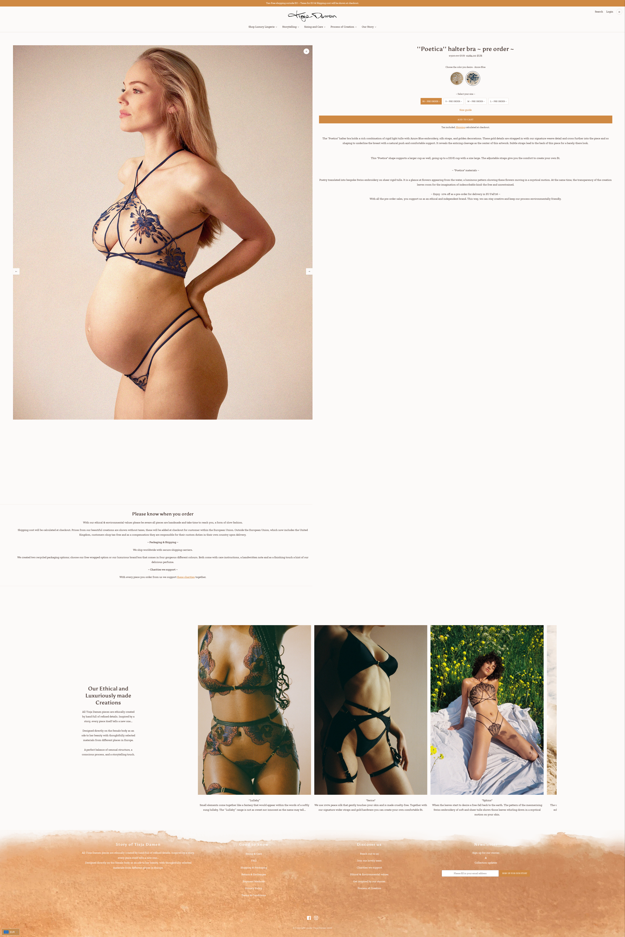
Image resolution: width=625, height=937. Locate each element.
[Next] (309, 271)
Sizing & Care (254, 853)
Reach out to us (369, 853)
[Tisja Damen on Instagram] (316, 919)
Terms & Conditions (254, 895)
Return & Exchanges (253, 874)
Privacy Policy (253, 888)
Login (609, 11)
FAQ (253, 860)
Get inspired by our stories (369, 881)
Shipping (460, 127)
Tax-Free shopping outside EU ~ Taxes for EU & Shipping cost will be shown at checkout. (312, 3)
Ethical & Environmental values (369, 874)
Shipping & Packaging (254, 867)
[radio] (457, 78)
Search (599, 11)
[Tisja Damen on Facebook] (309, 919)
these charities (186, 577)
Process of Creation (369, 888)
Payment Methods (254, 881)
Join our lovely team (369, 860)
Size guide (465, 109)
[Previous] (16, 271)
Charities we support (369, 867)
